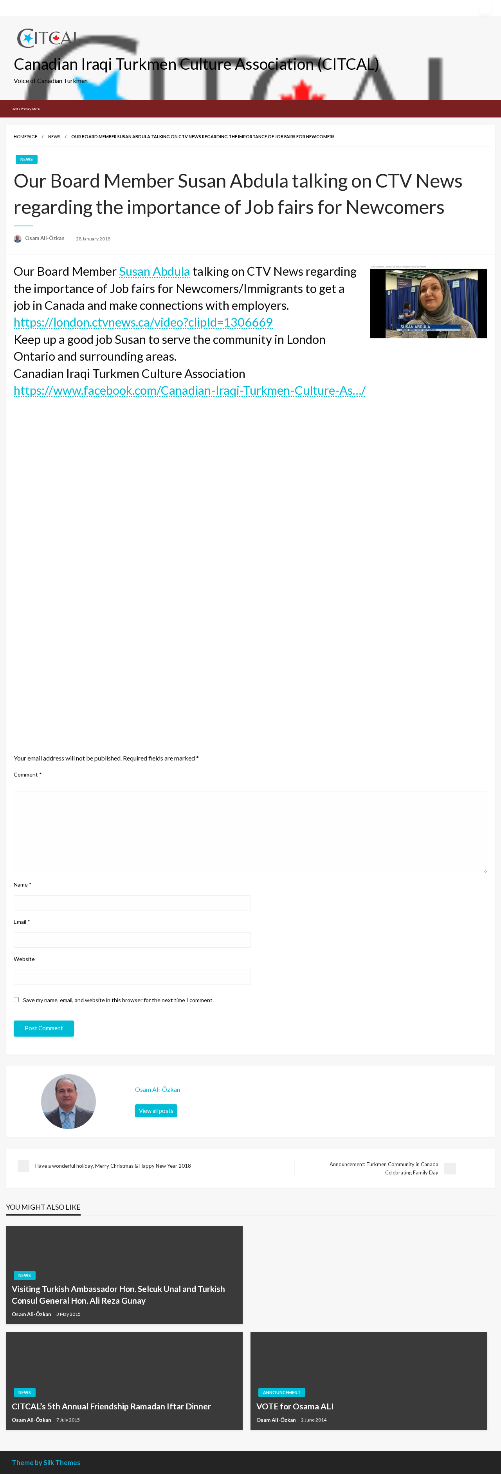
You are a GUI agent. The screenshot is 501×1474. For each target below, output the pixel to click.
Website (24, 959)
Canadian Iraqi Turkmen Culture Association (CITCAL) (197, 63)
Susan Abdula (154, 271)
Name (23, 884)
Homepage (25, 136)
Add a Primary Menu (26, 109)
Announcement (282, 1392)
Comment (28, 774)
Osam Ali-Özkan (45, 238)
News (54, 136)
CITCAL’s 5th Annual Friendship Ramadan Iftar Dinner (111, 1406)
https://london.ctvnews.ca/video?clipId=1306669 (143, 321)
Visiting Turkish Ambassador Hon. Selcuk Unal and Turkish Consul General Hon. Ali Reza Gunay (118, 1294)
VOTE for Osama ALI (295, 1406)
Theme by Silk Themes (46, 1462)
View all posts (156, 1110)
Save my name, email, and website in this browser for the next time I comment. (118, 1000)
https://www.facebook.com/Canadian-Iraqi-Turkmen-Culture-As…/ (190, 390)
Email (22, 921)
